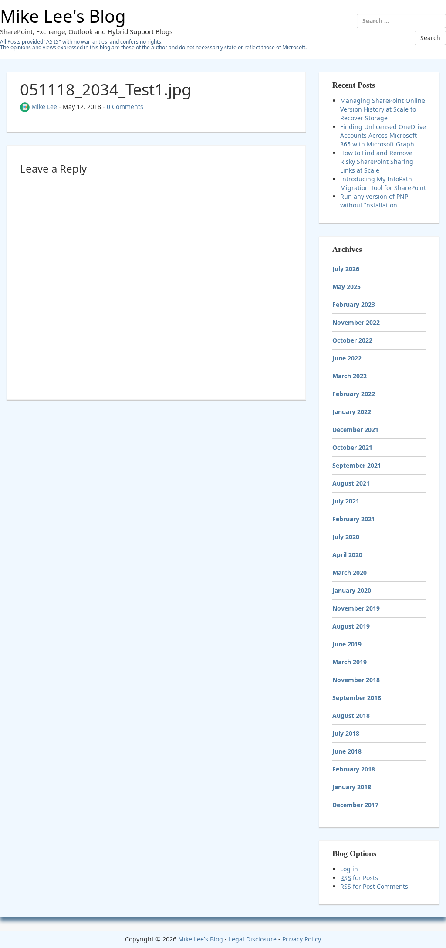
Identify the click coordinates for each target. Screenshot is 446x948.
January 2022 (351, 412)
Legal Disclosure (253, 939)
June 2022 (347, 358)
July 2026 (345, 269)
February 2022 (353, 394)
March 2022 (349, 376)
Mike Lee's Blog (63, 16)
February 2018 (353, 769)
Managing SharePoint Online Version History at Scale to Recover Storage (382, 109)
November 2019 (356, 608)
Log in (349, 869)
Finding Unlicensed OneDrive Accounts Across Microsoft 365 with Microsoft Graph (383, 135)
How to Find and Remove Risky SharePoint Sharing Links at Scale (376, 161)
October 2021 (352, 447)
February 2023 (353, 304)
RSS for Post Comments (374, 886)
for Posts (359, 877)
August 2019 (351, 626)
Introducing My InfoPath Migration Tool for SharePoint (383, 183)
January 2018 (351, 787)
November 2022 (356, 322)
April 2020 (347, 554)
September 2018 (356, 697)
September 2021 (356, 465)
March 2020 (349, 572)
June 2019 (347, 644)
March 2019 (349, 662)
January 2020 (351, 590)
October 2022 (352, 340)
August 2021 (351, 483)
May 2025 (346, 286)
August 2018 (351, 715)
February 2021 (353, 519)
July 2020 (345, 537)
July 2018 (345, 733)
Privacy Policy (301, 939)
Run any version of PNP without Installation (374, 200)
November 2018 (356, 680)
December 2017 (355, 805)
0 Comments (125, 106)
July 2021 (345, 501)
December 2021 (355, 429)
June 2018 (347, 751)
